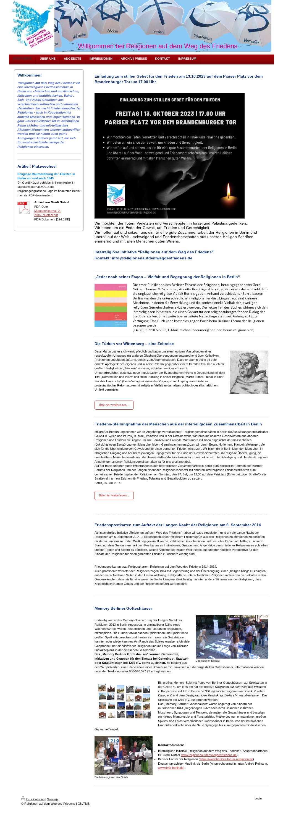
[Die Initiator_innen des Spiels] (124, 755)
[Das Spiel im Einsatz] (232, 637)
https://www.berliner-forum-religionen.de (226, 759)
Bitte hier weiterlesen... (114, 405)
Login (258, 798)
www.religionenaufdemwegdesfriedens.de (209, 755)
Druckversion (35, 799)
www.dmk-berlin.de (171, 767)
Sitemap (52, 799)
